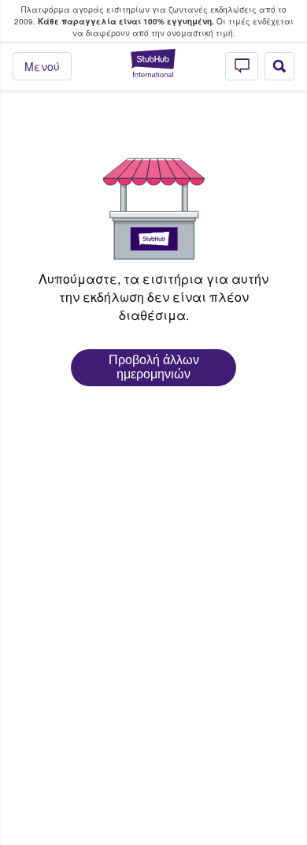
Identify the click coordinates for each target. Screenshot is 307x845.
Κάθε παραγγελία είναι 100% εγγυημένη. (126, 21)
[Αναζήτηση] (279, 66)
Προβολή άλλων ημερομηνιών (154, 367)
